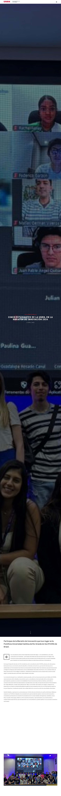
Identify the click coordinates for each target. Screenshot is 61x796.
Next (55, 774)
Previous (6, 774)
